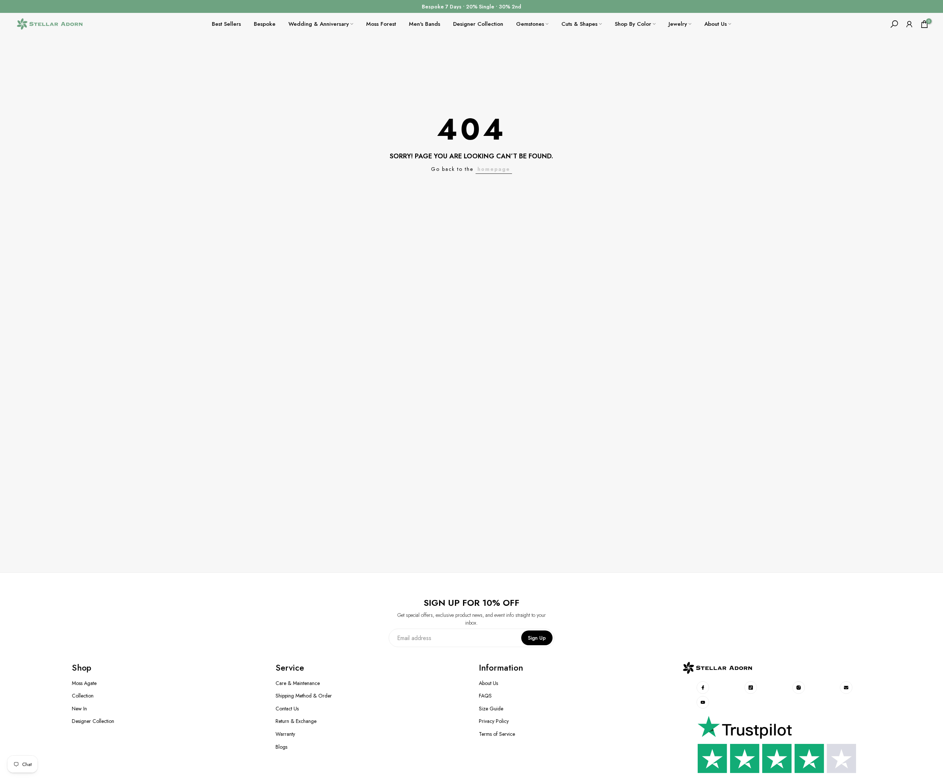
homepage (493, 169)
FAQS (485, 695)
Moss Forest (381, 24)
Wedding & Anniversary (318, 24)
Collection (83, 695)
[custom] (703, 687)
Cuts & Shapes (579, 24)
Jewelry (678, 24)
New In (79, 708)
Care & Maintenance (298, 683)
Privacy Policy (494, 721)
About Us (715, 24)
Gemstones (530, 24)
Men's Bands (424, 24)
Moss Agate (84, 683)
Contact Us (287, 708)
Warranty (285, 734)
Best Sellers (226, 24)
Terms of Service (497, 734)
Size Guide (491, 708)
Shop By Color (633, 24)
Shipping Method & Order (304, 695)
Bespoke (265, 24)
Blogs (281, 747)
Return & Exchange (296, 721)
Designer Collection (478, 24)
